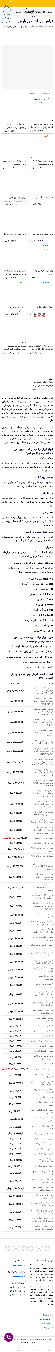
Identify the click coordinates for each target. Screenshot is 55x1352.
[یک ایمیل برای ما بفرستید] (41, 1248)
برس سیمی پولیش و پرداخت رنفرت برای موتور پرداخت (15, 199)
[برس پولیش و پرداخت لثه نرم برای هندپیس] (41, 144)
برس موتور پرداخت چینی (42, 234)
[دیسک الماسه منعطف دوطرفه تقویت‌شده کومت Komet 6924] (14, 329)
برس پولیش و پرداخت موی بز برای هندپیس (14, 162)
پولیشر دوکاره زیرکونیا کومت (43, 272)
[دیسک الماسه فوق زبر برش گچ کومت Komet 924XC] (41, 329)
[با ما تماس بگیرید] (36, 1248)
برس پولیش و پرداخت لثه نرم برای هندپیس (42, 162)
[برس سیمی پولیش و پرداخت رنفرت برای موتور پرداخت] (14, 181)
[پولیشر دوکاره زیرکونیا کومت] (41, 254)
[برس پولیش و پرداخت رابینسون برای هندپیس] (14, 107)
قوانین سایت (45, 1319)
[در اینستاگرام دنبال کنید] (47, 1248)
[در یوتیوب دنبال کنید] (30, 1248)
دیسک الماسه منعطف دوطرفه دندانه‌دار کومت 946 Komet (42, 384)
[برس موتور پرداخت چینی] (41, 217)
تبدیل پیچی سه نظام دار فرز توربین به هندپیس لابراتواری (14, 272)
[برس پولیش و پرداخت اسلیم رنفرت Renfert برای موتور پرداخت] (41, 107)
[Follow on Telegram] (24, 1248)
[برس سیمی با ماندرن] (41, 181)
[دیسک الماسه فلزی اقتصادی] (14, 291)
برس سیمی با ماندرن (44, 197)
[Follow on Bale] (18, 1248)
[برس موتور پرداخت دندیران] (14, 217)
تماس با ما (46, 1323)
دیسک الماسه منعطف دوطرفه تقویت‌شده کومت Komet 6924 (15, 348)
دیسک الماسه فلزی (44, 307)
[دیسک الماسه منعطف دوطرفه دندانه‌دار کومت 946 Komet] (41, 366)
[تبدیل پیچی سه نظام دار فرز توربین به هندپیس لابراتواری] (14, 254)
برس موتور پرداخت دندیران (14, 234)
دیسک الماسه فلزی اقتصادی (18, 309)
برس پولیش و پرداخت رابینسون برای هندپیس (16, 126)
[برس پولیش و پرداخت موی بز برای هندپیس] (14, 144)
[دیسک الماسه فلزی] (41, 291)
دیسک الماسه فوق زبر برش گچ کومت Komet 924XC (41, 347)
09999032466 (18, 1276)
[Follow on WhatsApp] (7, 1248)
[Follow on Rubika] (13, 1248)
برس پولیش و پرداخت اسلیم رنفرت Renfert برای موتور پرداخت (41, 126)
